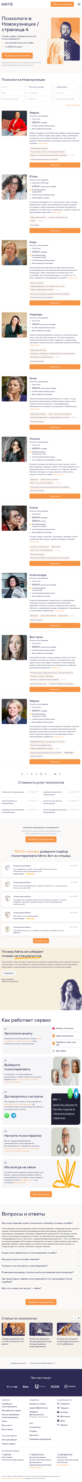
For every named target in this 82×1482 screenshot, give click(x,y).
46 (55, 774)
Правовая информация (40, 1439)
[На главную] (7, 4)
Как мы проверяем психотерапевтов (10, 1416)
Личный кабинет (9, 1439)
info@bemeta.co (27, 1179)
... (50, 774)
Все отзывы (7, 1429)
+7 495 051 (6, 1454)
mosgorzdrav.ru (35, 1467)
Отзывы (33, 1431)
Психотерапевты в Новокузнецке (9, 801)
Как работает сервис (11, 1410)
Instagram (65, 1403)
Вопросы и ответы (37, 1403)
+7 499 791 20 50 (36, 1454)
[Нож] (55, 1386)
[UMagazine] (40, 1386)
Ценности (33, 1435)
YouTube (64, 1412)
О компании (35, 1427)
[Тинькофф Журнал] (12, 1386)
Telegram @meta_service (36, 1413)
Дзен (62, 1420)
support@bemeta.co (38, 1407)
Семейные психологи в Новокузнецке (52, 793)
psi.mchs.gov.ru (63, 1465)
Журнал (64, 1425)
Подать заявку (8, 1443)
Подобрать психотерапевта (9, 1405)
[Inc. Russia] (26, 1386)
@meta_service (20, 1182)
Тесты (4, 1421)
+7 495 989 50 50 (64, 1454)
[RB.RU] (69, 1386)
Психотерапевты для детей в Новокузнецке (55, 810)
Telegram (64, 1408)
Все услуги (7, 1425)
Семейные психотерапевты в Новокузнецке (13, 810)
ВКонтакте (65, 1416)
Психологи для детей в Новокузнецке (52, 801)
